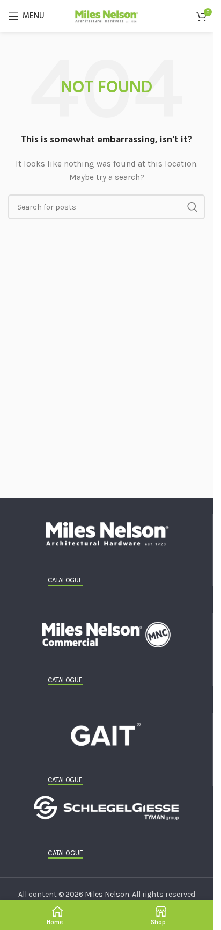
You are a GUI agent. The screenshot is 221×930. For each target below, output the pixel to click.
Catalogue (65, 580)
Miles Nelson (107, 894)
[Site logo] (107, 15)
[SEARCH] (192, 206)
